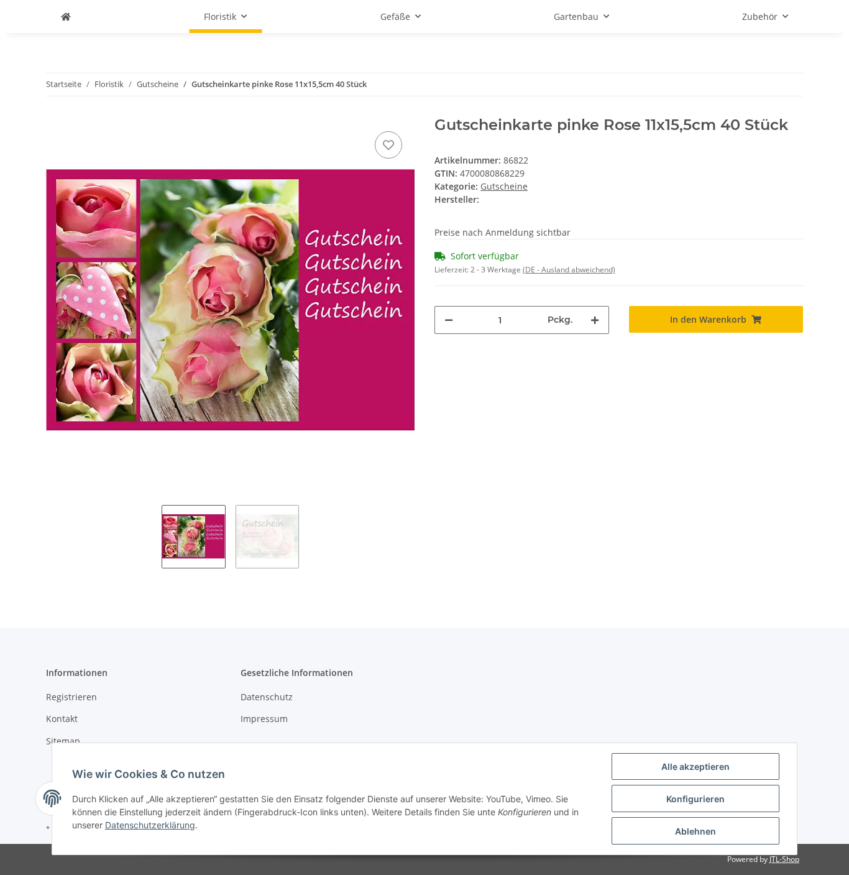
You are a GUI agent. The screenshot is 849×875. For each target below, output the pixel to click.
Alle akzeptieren (695, 766)
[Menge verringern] (448, 320)
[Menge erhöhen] (594, 320)
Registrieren (71, 697)
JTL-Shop (784, 859)
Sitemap (63, 741)
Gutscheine (504, 186)
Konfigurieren (695, 799)
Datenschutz (267, 697)
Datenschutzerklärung (150, 825)
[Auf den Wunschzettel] (388, 145)
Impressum (264, 719)
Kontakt (62, 719)
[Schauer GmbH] (66, 16)
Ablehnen (695, 831)
